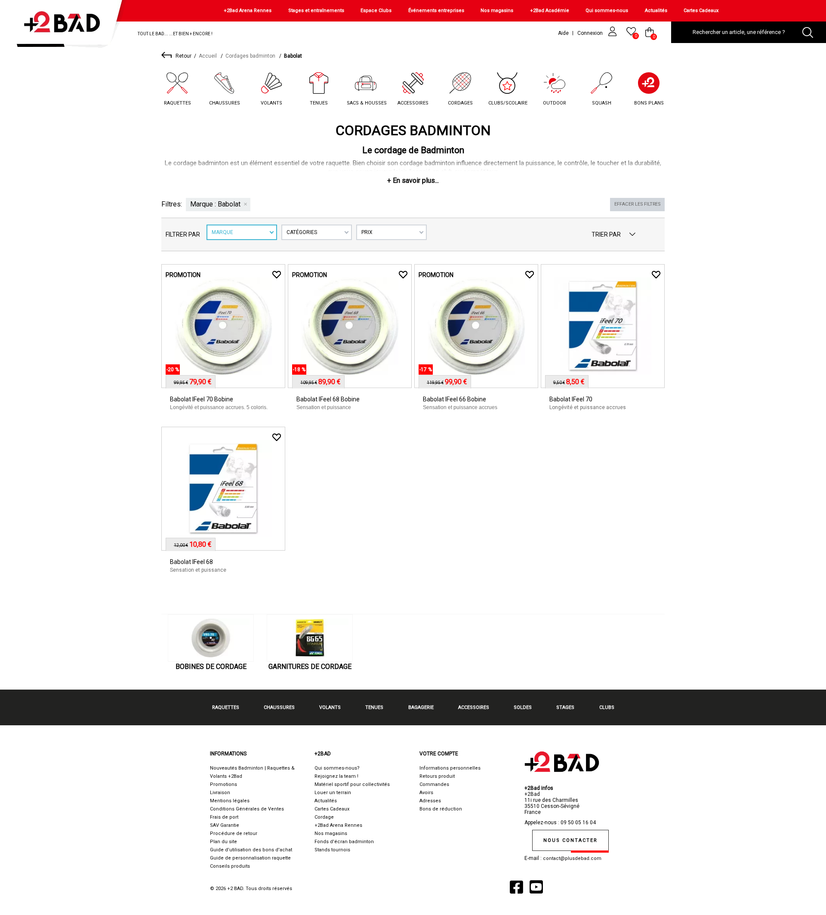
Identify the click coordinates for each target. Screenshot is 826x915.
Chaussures (224, 103)
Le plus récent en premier (632, 234)
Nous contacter (570, 840)
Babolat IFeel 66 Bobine (454, 399)
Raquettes (177, 103)
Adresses (430, 801)
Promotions (223, 784)
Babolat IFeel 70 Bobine (201, 399)
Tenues (319, 103)
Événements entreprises (436, 10)
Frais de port (224, 817)
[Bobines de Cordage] (211, 638)
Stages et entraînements (316, 10)
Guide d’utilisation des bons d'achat (251, 850)
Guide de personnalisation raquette (250, 858)
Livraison (220, 792)
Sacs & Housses (367, 103)
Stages (565, 707)
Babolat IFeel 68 (191, 561)
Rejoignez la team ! (336, 776)
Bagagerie (421, 707)
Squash (601, 103)
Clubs (606, 707)
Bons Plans (649, 103)
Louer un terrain (332, 792)
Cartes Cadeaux (701, 10)
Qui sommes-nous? (337, 768)
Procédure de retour (233, 833)
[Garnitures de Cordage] (310, 638)
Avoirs (426, 792)
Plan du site (223, 841)
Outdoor (554, 103)
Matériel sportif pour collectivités (352, 784)
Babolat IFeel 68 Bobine (328, 399)
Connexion (590, 33)
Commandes (434, 784)
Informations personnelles (450, 768)
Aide (563, 33)
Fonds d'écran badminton (344, 841)
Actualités (656, 10)
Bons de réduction (440, 809)
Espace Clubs (376, 10)
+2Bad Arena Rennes (247, 10)
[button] (413, 180)
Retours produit (437, 776)
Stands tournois (332, 850)
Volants (271, 103)
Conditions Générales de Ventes (247, 809)
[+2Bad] (66, 26)
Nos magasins (497, 10)
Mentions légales (230, 801)
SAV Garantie (224, 825)
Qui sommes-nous (607, 10)
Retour (183, 56)
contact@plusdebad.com (572, 858)
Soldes (523, 707)
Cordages (460, 103)
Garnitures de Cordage (309, 666)
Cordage (324, 817)
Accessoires (413, 103)
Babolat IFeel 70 (570, 399)
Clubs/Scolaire (507, 103)
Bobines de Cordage (211, 666)
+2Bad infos (538, 788)
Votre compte (438, 754)
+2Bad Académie (549, 10)
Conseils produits (230, 866)
